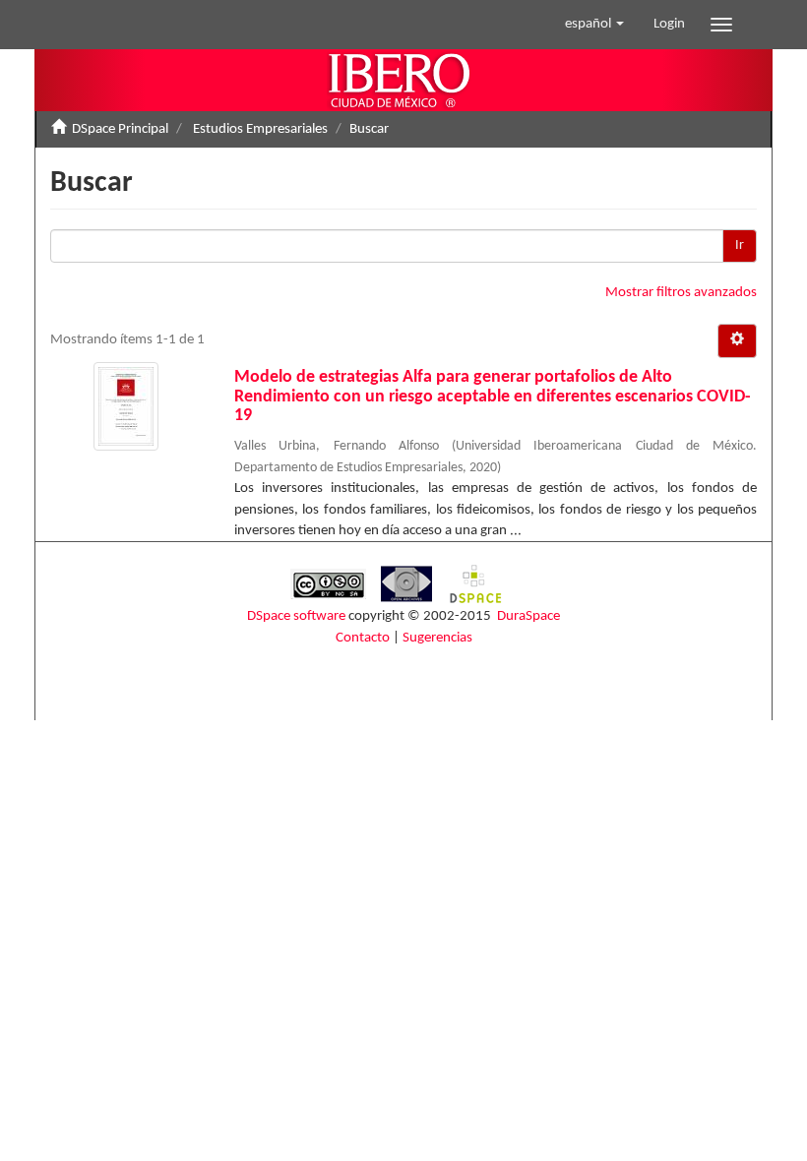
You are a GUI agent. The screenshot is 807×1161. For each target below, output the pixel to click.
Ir (739, 245)
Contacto (363, 638)
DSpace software (296, 616)
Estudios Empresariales (260, 129)
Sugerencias (437, 638)
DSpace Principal (120, 129)
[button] (594, 24)
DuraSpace (528, 616)
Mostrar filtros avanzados (681, 292)
